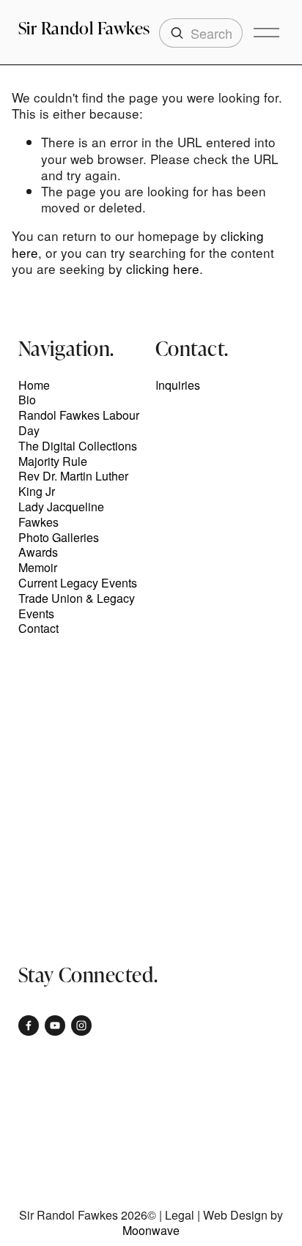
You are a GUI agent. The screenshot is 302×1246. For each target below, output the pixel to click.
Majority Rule (52, 462)
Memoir (37, 568)
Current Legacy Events (77, 583)
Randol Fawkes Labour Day (78, 423)
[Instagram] (81, 1025)
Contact (38, 629)
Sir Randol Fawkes (84, 27)
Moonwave (151, 1231)
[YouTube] (55, 1025)
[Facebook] (28, 1025)
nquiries (179, 385)
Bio (27, 400)
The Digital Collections (77, 446)
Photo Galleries (58, 538)
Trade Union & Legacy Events (76, 606)
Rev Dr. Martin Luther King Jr (73, 484)
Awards (38, 552)
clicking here (162, 268)
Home (34, 385)
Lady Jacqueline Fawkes (61, 515)
